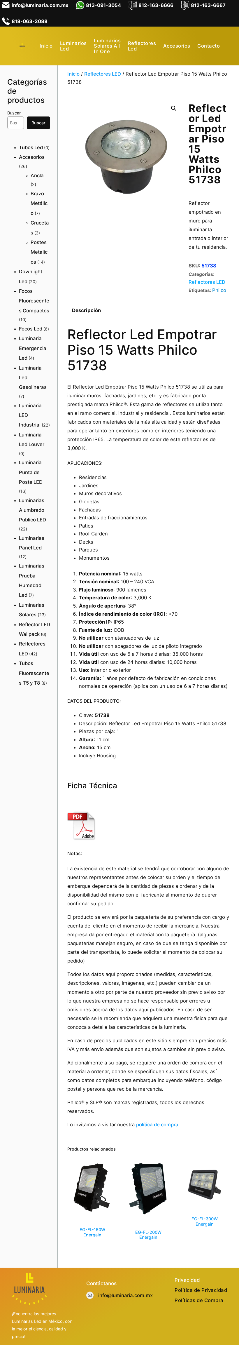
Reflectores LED (102, 74)
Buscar (14, 112)
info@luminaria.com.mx (125, 1295)
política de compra (157, 1124)
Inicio (73, 74)
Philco (219, 290)
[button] (173, 108)
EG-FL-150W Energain (92, 1232)
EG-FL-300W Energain (204, 1221)
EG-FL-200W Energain (148, 1235)
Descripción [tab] (86, 310)
